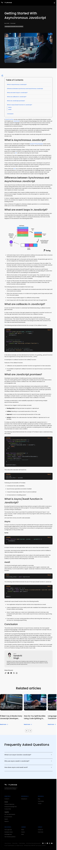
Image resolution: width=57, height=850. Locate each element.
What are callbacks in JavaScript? (16, 96)
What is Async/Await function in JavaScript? (19, 105)
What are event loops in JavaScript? (17, 92)
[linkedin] (11, 673)
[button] (12, 709)
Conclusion (10, 114)
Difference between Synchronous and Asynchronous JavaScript (25, 88)
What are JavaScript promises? (16, 101)
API (16, 153)
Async (10, 107)
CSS (14, 168)
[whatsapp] (17, 673)
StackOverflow (9, 119)
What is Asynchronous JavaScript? (17, 84)
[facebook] (8, 673)
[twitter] (14, 673)
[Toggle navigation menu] (54, 2)
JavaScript (16, 121)
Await (9, 109)
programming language (36, 144)
